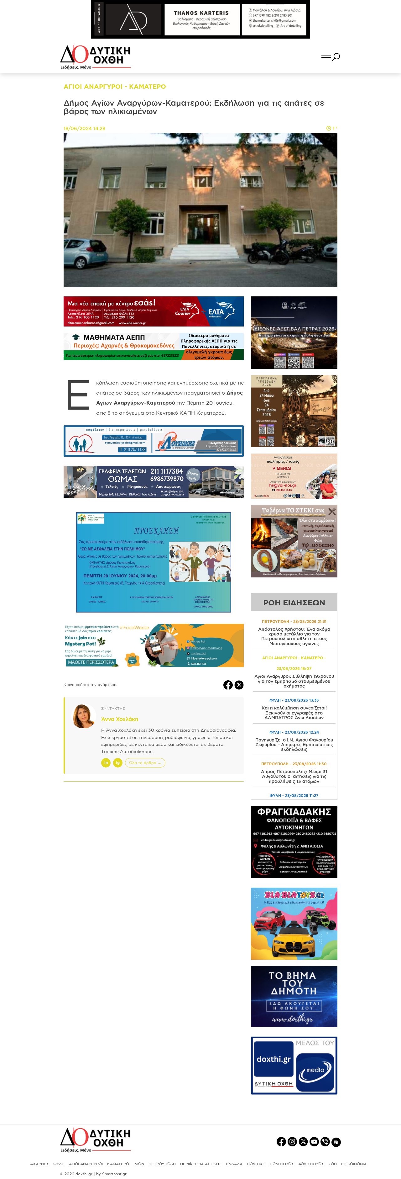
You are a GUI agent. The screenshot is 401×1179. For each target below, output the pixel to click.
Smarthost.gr (114, 1174)
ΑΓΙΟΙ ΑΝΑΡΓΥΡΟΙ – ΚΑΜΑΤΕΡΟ (99, 1164)
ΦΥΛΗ (59, 1164)
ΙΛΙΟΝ (138, 1164)
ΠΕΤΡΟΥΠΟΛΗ (162, 1164)
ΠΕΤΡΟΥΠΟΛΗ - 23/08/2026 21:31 (294, 621)
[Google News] (336, 1142)
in (106, 763)
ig (118, 763)
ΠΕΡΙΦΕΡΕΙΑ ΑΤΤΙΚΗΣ (200, 1164)
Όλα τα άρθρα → (145, 763)
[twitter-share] (239, 685)
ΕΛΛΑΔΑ (234, 1164)
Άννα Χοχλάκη (119, 719)
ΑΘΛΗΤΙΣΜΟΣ (311, 1164)
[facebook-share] (228, 685)
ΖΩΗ (332, 1164)
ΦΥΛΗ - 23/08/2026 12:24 (294, 732)
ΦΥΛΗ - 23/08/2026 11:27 (294, 796)
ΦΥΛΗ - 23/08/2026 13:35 (294, 700)
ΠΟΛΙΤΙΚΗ (256, 1164)
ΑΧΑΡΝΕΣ (39, 1164)
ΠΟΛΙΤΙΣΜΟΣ (282, 1164)
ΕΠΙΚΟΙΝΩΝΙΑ (354, 1164)
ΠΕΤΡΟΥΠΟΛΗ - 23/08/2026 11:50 (294, 764)
